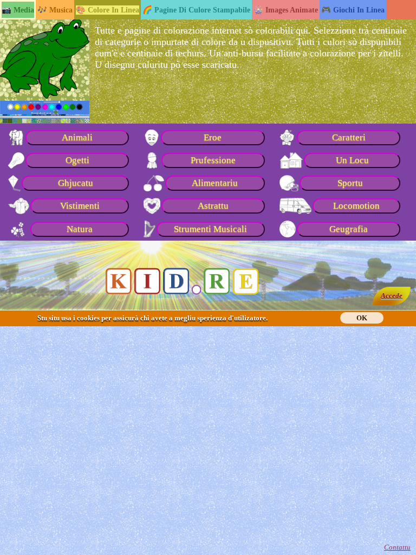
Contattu (397, 547)
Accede (391, 296)
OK (361, 318)
